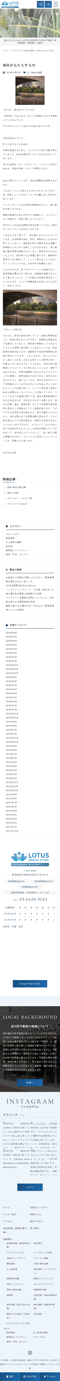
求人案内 (34, 1228)
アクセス (51, 1376)
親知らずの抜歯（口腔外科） (18, 1316)
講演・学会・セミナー (17, 554)
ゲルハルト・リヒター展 (19, 498)
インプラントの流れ (43, 1252)
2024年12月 (12, 713)
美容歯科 (38, 1314)
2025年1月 (11, 709)
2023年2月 (11, 774)
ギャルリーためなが (17, 504)
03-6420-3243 (30, 900)
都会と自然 (12, 493)
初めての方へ (36, 1221)
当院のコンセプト (39, 1207)
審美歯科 (11, 1264)
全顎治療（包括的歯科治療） (45, 1297)
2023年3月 (11, 770)
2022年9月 (11, 794)
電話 (11, 1376)
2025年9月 (11, 677)
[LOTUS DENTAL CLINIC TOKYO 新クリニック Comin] (16, 1162)
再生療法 (38, 1243)
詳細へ (30, 1083)
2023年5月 (11, 762)
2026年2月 (11, 657)
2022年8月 (11, 798)
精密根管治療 (13, 1278)
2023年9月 (11, 746)
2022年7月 (11, 802)
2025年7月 (11, 685)
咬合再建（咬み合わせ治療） (18, 1306)
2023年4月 (11, 766)
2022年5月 (11, 811)
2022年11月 (12, 786)
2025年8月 (11, 681)
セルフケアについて (43, 1284)
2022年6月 (11, 806)
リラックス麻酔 (41, 1258)
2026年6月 (11, 641)
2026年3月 (11, 653)
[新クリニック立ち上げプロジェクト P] (43, 1162)
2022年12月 (12, 782)
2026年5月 (11, 645)
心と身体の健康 (34, 72)
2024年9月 (11, 722)
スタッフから (12, 534)
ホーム (6, 1207)
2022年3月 (11, 819)
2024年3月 (11, 734)
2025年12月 (12, 665)
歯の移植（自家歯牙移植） (44, 1306)
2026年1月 (11, 661)
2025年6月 (11, 689)
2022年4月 (11, 815)
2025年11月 (12, 669)
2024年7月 (11, 730)
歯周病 (10, 1295)
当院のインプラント (16, 1258)
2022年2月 (11, 823)
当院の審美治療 (41, 1264)
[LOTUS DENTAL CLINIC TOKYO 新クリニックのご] (16, 1135)
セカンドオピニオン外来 (18, 1323)
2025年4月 (11, 697)
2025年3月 (11, 701)
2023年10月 (12, 742)
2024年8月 (11, 726)
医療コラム (35, 1214)
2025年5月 (11, 693)
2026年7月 (11, 637)
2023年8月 (11, 750)
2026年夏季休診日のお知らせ (21, 585)
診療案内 (7, 1239)
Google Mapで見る (30, 983)
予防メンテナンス (15, 1284)
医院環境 (10, 538)
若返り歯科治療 (14, 1290)
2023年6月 (11, 758)
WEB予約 (31, 1376)
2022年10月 (12, 790)
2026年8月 (11, 633)
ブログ (6, 1329)
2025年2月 (11, 705)
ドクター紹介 (9, 1214)
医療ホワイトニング (43, 1278)
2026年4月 (11, 649)
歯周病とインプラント (17, 550)
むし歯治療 (12, 1269)
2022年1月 (11, 827)
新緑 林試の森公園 (16, 487)
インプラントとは (15, 1252)
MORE (30, 1187)
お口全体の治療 (40, 4)
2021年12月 (12, 831)
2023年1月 (11, 778)
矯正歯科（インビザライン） (45, 1271)
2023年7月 (11, 754)
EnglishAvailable (48, 4)
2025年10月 (12, 673)
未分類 (9, 546)
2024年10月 (12, 717)
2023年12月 (12, 738)
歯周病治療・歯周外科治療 (18, 1245)
